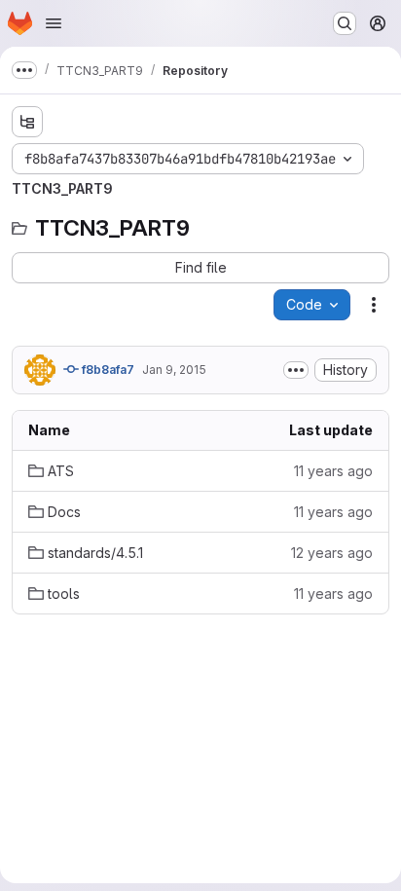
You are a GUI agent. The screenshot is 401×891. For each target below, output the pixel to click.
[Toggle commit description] (296, 370)
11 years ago (333, 471)
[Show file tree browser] (27, 121)
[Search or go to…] (344, 23)
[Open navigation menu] (53, 23)
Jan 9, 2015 (174, 369)
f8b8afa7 (106, 369)
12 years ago (332, 552)
